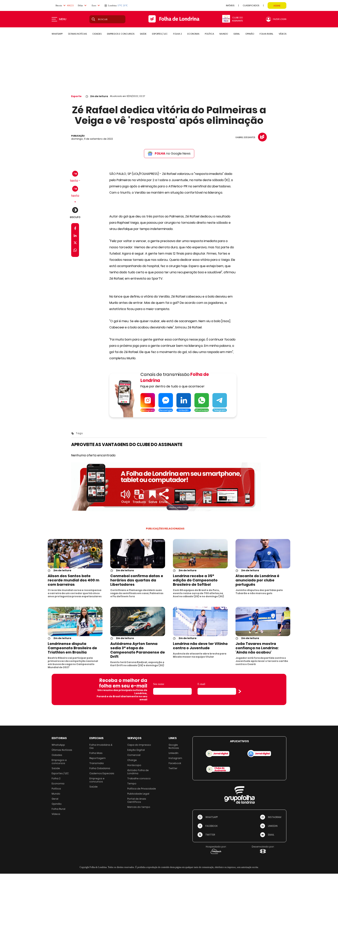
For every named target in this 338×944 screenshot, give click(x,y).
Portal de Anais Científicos (136, 800)
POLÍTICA (209, 33)
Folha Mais (95, 753)
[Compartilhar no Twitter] (75, 243)
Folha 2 (56, 778)
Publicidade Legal (138, 793)
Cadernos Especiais (101, 773)
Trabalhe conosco (139, 778)
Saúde (56, 768)
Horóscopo (134, 765)
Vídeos (56, 814)
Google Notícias (174, 746)
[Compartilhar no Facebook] (75, 229)
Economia (58, 783)
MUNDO (223, 33)
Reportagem (97, 758)
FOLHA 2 (177, 33)
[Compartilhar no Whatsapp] (75, 251)
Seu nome (158, 684)
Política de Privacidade (141, 788)
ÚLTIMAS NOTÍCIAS (77, 33)
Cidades (57, 755)
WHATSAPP (57, 33)
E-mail (201, 684)
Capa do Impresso (139, 744)
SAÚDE (143, 33)
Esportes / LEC (60, 773)
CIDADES (97, 33)
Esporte (76, 96)
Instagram (175, 758)
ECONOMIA (193, 33)
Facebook (175, 763)
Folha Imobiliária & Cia (100, 746)
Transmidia (96, 763)
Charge (132, 760)
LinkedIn (173, 753)
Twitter (173, 768)
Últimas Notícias (62, 750)
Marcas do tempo (138, 807)
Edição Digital (136, 750)
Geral (55, 798)
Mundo (56, 793)
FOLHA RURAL (266, 33)
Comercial (133, 755)
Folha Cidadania (99, 768)
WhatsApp (58, 744)
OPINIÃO (249, 33)
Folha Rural (58, 809)
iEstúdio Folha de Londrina (138, 772)
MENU (62, 19)
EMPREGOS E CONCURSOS (120, 33)
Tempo (131, 783)
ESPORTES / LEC (160, 33)
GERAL (236, 33)
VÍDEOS (282, 33)
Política (56, 788)
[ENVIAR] (240, 691)
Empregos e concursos (59, 761)
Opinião (57, 803)
